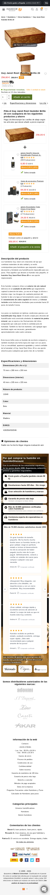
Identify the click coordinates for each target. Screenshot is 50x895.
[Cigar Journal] (25, 669)
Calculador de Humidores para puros (25, 794)
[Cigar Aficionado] (10, 669)
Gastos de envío (25, 756)
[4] (31, 157)
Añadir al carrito (21, 97)
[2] (27, 157)
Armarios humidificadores (25, 808)
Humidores (25, 812)
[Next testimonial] (45, 589)
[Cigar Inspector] (40, 669)
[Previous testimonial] (5, 589)
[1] (25, 157)
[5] (34, 157)
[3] (29, 157)
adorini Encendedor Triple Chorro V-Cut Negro (30, 208)
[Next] (47, 103)
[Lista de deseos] (46, 10)
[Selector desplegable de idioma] (25, 889)
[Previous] (2, 103)
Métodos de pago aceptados (25, 783)
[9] (32, 211)
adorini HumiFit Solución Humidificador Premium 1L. (31, 154)
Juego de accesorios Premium (32, 181)
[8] (31, 211)
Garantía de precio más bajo (21, 499)
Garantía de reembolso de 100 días (25, 773)
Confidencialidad (25, 766)
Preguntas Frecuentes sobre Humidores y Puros (25, 790)
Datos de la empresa (25, 787)
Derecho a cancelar (25, 780)
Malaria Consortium (20, 873)
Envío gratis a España (23, 3)
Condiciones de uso (25, 763)
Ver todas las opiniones (25, 842)
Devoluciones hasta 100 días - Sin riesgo (26, 485)
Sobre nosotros (25, 770)
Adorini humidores (25, 815)
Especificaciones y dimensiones (23, 103)
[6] (29, 211)
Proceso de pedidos (25, 759)
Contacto (25, 744)
